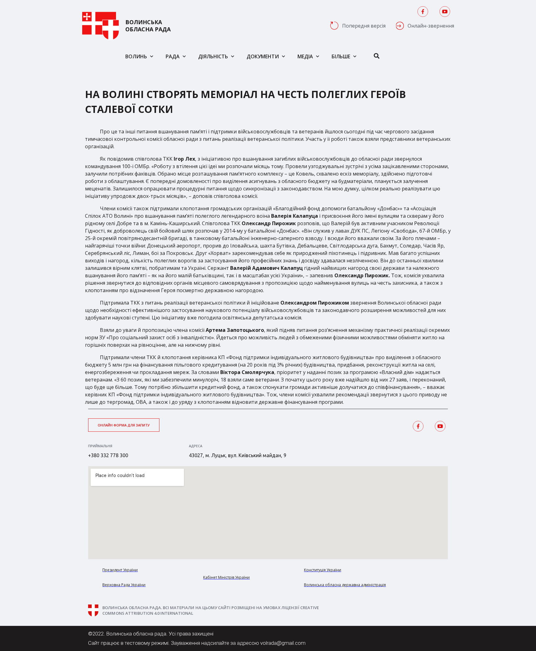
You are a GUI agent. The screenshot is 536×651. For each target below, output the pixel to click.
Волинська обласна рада (148, 26)
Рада (173, 56)
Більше (341, 56)
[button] (123, 425)
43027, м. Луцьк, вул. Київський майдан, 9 (237, 455)
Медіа (305, 56)
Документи (263, 56)
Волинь (136, 56)
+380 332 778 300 (108, 455)
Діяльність (213, 56)
